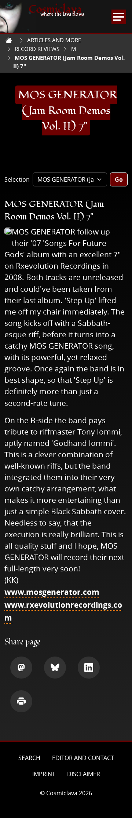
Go (119, 179)
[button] (21, 668)
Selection (17, 179)
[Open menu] (118, 17)
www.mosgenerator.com (51, 592)
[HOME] (8, 40)
